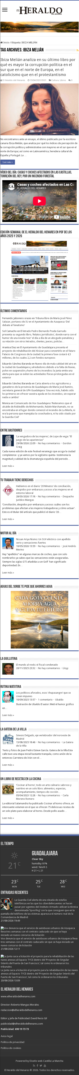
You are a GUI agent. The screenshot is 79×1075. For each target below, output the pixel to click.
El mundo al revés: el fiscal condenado (37, 664)
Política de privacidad (12, 1042)
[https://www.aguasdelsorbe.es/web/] (39, 27)
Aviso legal (7, 1036)
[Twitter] (41, 1065)
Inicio (6, 42)
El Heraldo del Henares (13, 80)
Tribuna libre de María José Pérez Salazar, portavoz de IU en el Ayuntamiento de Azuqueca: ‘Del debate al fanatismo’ (37, 322)
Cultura (55, 80)
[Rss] (34, 1065)
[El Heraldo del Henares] (39, 10)
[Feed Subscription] (78, 50)
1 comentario (45, 699)
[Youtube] (44, 1065)
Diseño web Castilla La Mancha (46, 1060)
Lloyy (65, 668)
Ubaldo (59, 699)
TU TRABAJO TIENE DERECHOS (16, 480)
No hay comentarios (49, 443)
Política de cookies (11, 1048)
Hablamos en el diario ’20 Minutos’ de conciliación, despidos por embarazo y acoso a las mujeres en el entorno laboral (44, 489)
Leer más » (8, 162)
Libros (63, 80)
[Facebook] (37, 1065)
